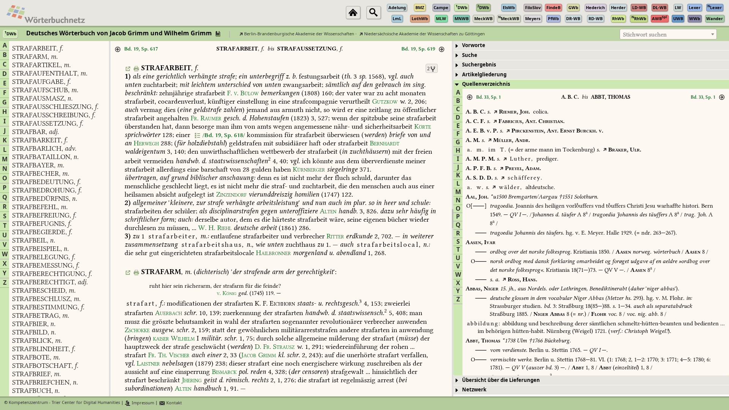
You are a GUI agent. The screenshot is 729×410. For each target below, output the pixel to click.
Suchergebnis (479, 64)
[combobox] (668, 34)
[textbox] (668, 34)
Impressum (142, 403)
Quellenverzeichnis (486, 84)
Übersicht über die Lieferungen (501, 380)
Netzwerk (474, 389)
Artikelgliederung (484, 74)
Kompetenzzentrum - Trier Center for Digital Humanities (64, 403)
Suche (469, 55)
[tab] (591, 45)
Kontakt (173, 403)
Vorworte (473, 45)
